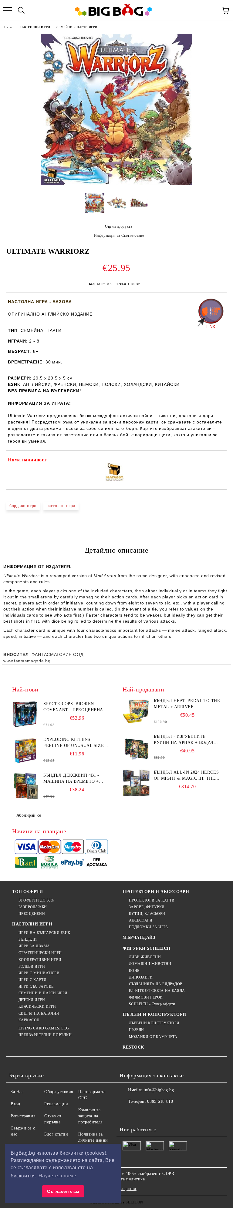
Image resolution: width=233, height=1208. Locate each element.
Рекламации (56, 1104)
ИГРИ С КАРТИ (32, 980)
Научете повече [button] (57, 1175)
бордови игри (23, 506)
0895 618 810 (160, 1101)
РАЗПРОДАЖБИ (33, 907)
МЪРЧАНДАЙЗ (139, 937)
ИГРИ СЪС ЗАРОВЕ (36, 986)
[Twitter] (141, 1114)
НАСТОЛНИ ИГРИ (35, 27)
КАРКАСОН (29, 1020)
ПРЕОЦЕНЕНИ (32, 914)
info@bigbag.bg (159, 1090)
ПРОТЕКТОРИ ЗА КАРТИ (151, 900)
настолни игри (61, 506)
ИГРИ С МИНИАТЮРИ (39, 973)
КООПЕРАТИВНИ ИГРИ (40, 960)
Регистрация (23, 1116)
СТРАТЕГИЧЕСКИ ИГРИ (40, 953)
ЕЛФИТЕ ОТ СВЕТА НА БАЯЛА (157, 991)
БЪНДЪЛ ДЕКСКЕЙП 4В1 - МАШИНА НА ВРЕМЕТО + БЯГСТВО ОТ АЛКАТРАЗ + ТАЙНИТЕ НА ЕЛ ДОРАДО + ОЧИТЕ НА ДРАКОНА (73, 779)
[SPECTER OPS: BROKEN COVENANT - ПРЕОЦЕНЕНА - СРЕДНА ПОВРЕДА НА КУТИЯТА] (25, 714)
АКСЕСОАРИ (141, 920)
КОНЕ (134, 971)
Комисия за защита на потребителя (90, 1116)
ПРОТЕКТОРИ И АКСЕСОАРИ (156, 891)
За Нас (17, 1091)
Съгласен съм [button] (63, 1191)
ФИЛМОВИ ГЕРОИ (146, 997)
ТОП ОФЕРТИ (27, 891)
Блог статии (56, 1134)
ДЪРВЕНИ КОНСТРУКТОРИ (154, 1023)
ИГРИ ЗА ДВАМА (34, 946)
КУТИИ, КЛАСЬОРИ (147, 914)
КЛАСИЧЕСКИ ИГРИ (37, 1006)
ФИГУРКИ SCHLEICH (147, 948)
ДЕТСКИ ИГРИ (32, 1000)
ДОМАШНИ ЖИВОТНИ (150, 964)
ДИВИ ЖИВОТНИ (145, 957)
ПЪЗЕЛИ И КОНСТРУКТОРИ (154, 1014)
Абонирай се (28, 815)
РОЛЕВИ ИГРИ (32, 966)
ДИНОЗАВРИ (141, 977)
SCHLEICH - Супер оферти (152, 1004)
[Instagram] (154, 1114)
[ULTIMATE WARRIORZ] (116, 184)
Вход (15, 1104)
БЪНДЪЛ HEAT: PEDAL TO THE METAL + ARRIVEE (187, 703)
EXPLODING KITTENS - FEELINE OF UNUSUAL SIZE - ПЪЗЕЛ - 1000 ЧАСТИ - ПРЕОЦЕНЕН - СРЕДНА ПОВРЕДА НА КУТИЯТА (75, 743)
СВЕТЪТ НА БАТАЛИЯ (39, 1013)
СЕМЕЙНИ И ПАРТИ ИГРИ (76, 27)
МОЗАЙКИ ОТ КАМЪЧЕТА (153, 1037)
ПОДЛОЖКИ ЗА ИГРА (148, 927)
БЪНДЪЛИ (28, 939)
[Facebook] (127, 1114)
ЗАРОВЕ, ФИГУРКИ (147, 907)
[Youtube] (167, 1114)
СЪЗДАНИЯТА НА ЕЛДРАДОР (155, 984)
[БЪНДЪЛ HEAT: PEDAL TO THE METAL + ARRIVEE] (136, 711)
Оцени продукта (118, 226)
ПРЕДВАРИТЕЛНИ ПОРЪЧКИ (45, 1035)
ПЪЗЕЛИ (136, 1030)
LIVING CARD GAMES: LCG (44, 1028)
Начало (9, 27)
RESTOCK (133, 1047)
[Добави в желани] (218, 460)
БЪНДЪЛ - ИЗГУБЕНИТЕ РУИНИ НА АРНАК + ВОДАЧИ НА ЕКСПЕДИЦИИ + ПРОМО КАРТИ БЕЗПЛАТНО (185, 740)
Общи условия (58, 1091)
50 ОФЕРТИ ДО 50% (36, 900)
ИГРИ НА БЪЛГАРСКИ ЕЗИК (44, 933)
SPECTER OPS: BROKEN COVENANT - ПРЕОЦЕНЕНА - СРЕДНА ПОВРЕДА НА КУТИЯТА (74, 707)
